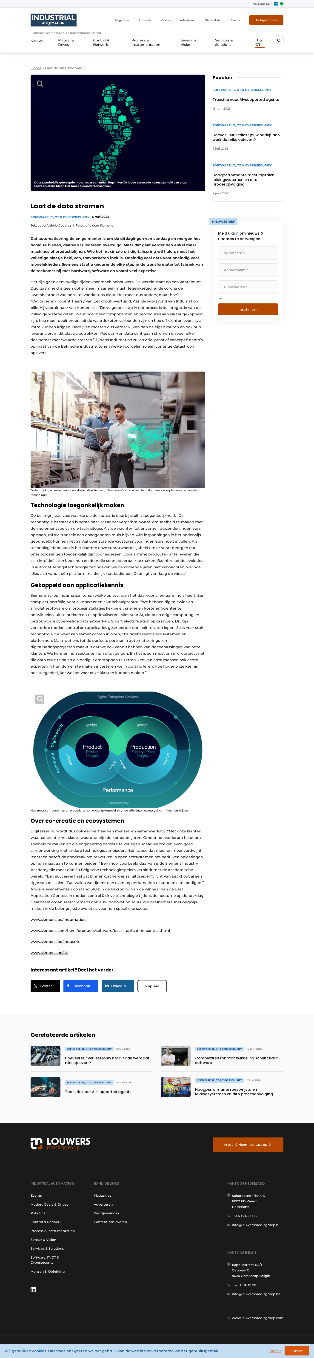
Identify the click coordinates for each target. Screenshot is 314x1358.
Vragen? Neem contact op (245, 1145)
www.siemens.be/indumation (58, 919)
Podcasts (145, 20)
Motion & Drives (66, 42)
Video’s (166, 20)
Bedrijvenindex (266, 20)
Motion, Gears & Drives (49, 1204)
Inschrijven (248, 309)
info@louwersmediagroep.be (256, 1294)
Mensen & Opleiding (48, 1271)
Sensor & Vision (188, 42)
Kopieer (152, 986)
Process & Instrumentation (145, 42)
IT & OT (258, 42)
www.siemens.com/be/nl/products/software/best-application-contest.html (100, 930)
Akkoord (297, 1351)
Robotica (38, 1213)
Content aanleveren (110, 1222)
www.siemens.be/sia (50, 953)
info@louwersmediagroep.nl (255, 1225)
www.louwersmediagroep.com (257, 1318)
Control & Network (101, 42)
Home (36, 68)
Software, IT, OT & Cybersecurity (60, 217)
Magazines (122, 20)
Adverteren (188, 20)
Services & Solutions (224, 42)
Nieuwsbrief (213, 20)
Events (235, 20)
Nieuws (37, 40)
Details (275, 1351)
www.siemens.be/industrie (55, 941)
